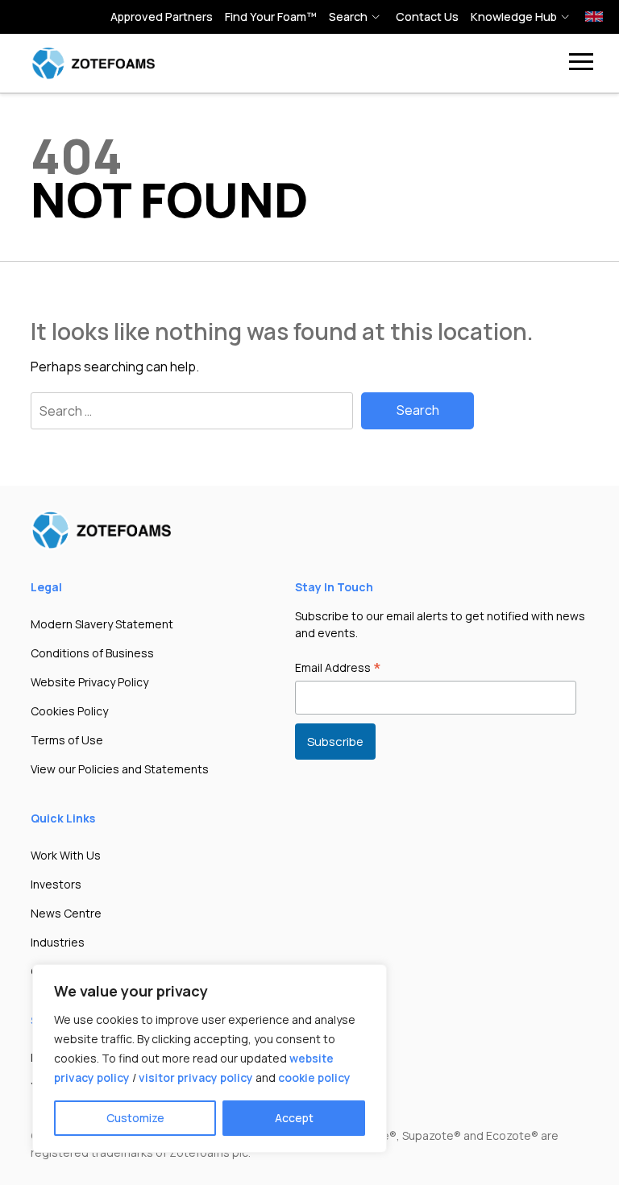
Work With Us (66, 855)
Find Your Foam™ (271, 16)
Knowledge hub (514, 16)
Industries (58, 942)
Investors (56, 884)
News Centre (66, 913)
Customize (135, 1117)
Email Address (338, 668)
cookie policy (314, 1077)
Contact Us (427, 16)
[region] (209, 1058)
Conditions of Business (92, 653)
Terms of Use (67, 740)
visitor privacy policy (196, 1077)
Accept (294, 1117)
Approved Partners (161, 16)
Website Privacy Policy (89, 682)
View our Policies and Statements (120, 769)
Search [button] (348, 16)
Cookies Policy (69, 711)
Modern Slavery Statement (102, 624)
